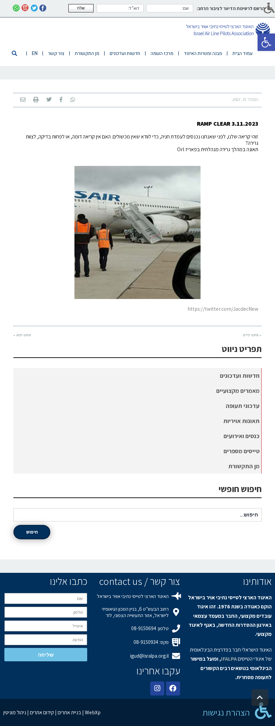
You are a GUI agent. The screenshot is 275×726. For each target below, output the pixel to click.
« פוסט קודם (252, 335)
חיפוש (32, 532)
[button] (266, 42)
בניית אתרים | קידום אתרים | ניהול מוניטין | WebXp (52, 712)
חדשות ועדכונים (240, 375)
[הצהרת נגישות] (263, 710)
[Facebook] (173, 688)
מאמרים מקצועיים (238, 391)
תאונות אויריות (241, 421)
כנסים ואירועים (242, 436)
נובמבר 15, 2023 (245, 99)
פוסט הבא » (22, 335)
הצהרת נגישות (226, 712)
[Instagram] (157, 688)
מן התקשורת (244, 466)
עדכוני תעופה (243, 406)
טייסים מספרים (242, 451)
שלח (81, 8)
